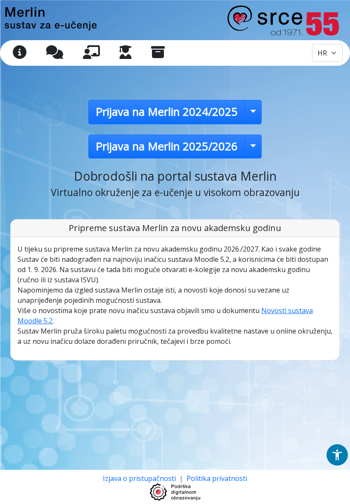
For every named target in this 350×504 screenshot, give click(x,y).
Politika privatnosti (217, 478)
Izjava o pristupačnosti (140, 478)
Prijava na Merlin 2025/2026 (167, 146)
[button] (337, 455)
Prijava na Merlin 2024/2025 (167, 111)
